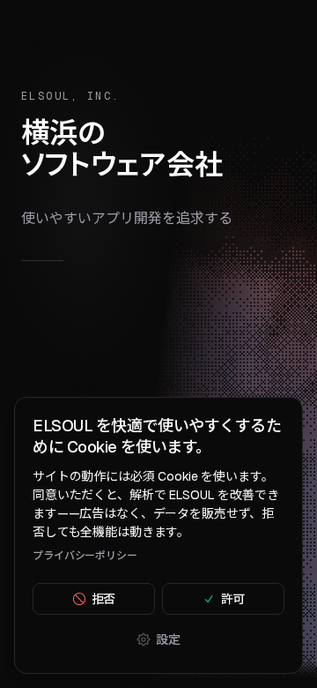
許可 (233, 599)
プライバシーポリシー (85, 556)
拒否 (104, 599)
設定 (168, 639)
